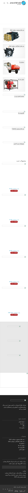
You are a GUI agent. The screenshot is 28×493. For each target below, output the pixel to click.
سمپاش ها (21, 443)
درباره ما (22, 423)
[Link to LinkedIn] (5, 489)
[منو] (5, 3)
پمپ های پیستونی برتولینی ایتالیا (16, 439)
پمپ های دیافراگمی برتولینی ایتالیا (16, 441)
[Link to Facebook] (12, 489)
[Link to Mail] (3, 489)
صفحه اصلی (21, 421)
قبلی (3, 15)
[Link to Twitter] (10, 489)
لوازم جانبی (21, 449)
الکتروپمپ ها (21, 447)
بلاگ (23, 425)
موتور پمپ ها (21, 445)
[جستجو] (7, 3)
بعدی (24, 15)
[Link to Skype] (8, 489)
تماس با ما (21, 427)
